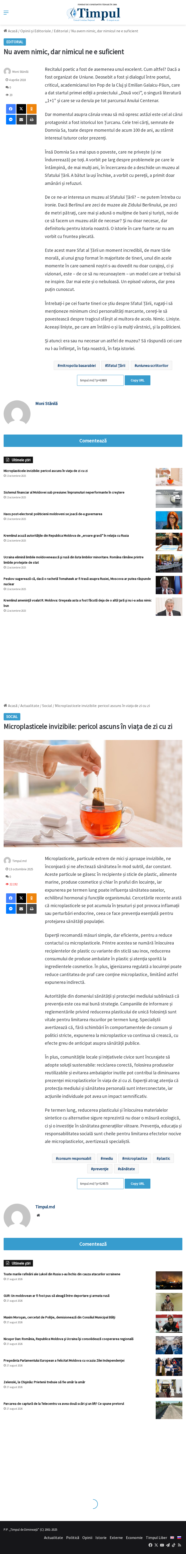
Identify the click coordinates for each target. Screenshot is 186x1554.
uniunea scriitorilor (152, 365)
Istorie (101, 1537)
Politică (72, 1537)
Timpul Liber (156, 1537)
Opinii (87, 1537)
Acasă (12, 30)
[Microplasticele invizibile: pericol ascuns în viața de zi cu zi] (169, 477)
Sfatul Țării (116, 365)
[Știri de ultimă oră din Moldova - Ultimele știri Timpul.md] (93, 12)
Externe (116, 1537)
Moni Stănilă (46, 403)
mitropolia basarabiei (78, 365)
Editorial (61, 30)
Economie (134, 1537)
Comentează (93, 440)
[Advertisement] (93, 657)
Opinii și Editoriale (35, 30)
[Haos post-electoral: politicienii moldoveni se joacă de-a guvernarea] (169, 520)
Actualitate (53, 1537)
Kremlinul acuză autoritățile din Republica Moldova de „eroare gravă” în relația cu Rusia (66, 535)
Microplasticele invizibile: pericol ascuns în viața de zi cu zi (46, 471)
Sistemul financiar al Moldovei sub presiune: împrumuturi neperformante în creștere (64, 492)
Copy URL (137, 380)
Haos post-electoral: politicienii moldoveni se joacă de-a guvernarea (53, 514)
